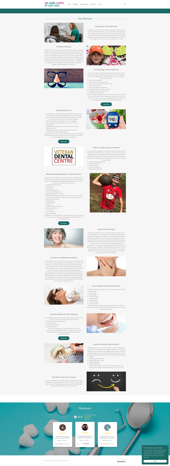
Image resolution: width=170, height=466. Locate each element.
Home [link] (69, 4)
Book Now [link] (93, 4)
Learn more (106, 104)
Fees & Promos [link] (84, 4)
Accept (155, 461)
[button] (100, 4)
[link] (54, 4)
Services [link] (75, 4)
